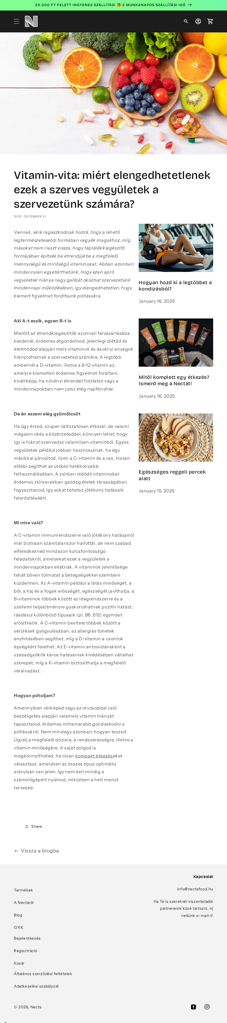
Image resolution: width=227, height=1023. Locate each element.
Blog (18, 915)
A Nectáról (24, 902)
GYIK (19, 927)
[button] (17, 21)
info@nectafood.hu (195, 888)
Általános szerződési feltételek (43, 973)
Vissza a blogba (40, 851)
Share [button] (36, 826)
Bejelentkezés (27, 938)
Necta (36, 1006)
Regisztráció (25, 950)
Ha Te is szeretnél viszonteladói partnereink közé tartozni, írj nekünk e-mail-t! (183, 908)
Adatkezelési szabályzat (36, 986)
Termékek (23, 890)
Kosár (19, 963)
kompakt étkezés (94, 756)
